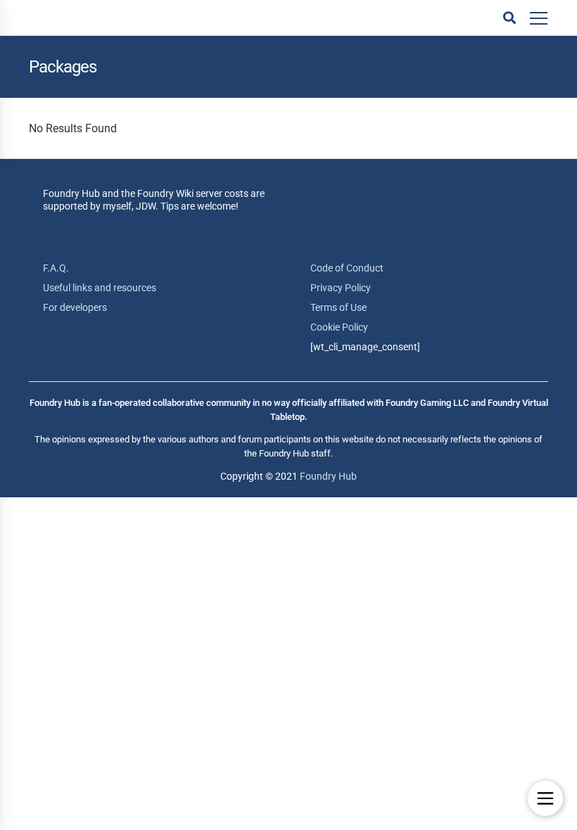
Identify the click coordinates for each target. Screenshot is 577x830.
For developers (75, 307)
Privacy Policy (340, 287)
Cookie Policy (339, 327)
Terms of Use (338, 307)
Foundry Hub (328, 476)
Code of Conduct (346, 268)
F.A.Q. (56, 268)
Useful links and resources (99, 287)
